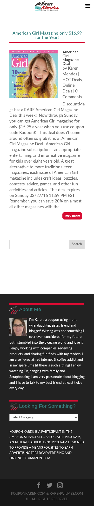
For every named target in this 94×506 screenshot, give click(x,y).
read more (72, 215)
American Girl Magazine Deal (70, 58)
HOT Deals (72, 80)
